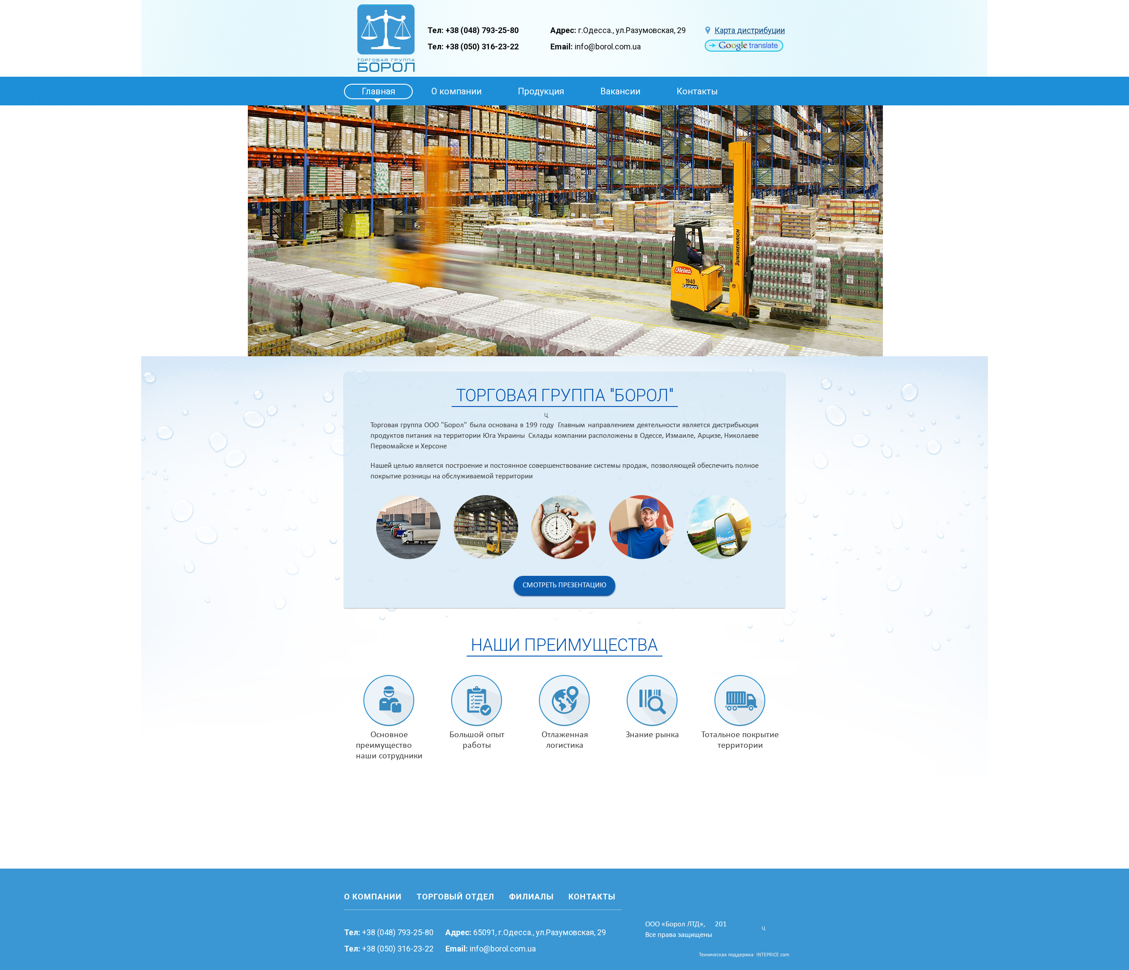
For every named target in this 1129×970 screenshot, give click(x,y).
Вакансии (620, 91)
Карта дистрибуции (749, 30)
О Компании (373, 896)
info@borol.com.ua (608, 46)
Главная (378, 91)
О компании (456, 91)
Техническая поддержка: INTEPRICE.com (744, 955)
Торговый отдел (455, 896)
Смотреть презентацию (564, 585)
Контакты (697, 91)
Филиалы (531, 896)
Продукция (541, 91)
